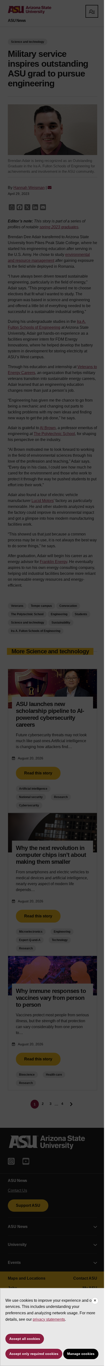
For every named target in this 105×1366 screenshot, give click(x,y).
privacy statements (49, 1319)
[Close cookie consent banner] (95, 1300)
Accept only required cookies (33, 1354)
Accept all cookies (24, 1339)
